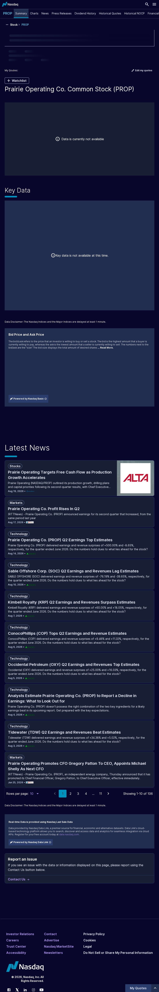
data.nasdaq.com (69, 834)
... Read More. (105, 347)
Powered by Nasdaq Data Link (30, 842)
